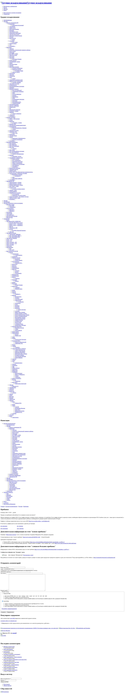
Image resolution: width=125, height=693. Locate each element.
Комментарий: (5, 590)
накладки (11, 74)
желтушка (11, 56)
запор (13, 98)
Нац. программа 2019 (14, 237)
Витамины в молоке (17, 174)
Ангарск (17, 270)
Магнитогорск (18, 373)
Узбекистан (12, 399)
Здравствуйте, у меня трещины (11, 664)
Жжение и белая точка (9, 646)
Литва (10, 395)
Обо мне (5, 9)
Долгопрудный (18, 299)
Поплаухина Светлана (20, 339)
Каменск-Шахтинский (20, 342)
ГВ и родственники (14, 146)
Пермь (13, 338)
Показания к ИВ (13, 227)
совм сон (11, 231)
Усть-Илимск (18, 273)
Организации (9, 247)
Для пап (5, 200)
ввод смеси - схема (14, 186)
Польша (11, 398)
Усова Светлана (22, 309)
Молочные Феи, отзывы (21, 353)
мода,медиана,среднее (11, 216)
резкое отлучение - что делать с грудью (19, 196)
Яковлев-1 (11, 209)
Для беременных (7, 20)
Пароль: (3, 680)
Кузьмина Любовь (19, 355)
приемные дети (13, 131)
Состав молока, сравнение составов (18, 173)
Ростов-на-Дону (16, 340)
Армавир (17, 287)
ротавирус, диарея (13, 111)
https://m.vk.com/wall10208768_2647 (31, 537)
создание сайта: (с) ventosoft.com (8, 620)
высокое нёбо (12, 124)
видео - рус (9, 240)
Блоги (4, 501)
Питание (11, 155)
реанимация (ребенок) (14, 109)
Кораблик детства (19, 327)
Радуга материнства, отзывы (22, 314)
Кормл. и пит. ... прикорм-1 (16, 224)
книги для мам (10, 244)
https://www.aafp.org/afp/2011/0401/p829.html (65, 543)
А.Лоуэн (14, 148)
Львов (13, 405)
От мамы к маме (19, 70)
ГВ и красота (12, 143)
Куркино (17, 307)
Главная (2, 506)
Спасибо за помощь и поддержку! (11, 654)
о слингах (5, 502)
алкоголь (11, 48)
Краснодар (14, 286)
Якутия (14, 379)
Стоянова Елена (19, 324)
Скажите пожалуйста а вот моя (11, 662)
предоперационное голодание (16, 86)
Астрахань (14, 256)
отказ (10, 77)
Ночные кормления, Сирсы (16, 185)
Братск (16, 272)
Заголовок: (3, 573)
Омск (13, 337)
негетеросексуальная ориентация (17, 125)
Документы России (11, 233)
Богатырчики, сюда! (28, 555)
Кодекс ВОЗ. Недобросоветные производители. (21, 172)
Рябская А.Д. (15, 386)
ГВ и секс (11, 147)
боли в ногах (12, 51)
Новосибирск (15, 333)
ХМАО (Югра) (15, 368)
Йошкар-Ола (15, 274)
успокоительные (16, 103)
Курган (14, 291)
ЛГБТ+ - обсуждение (14, 118)
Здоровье (8, 497)
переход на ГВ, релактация (15, 81)
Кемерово (14, 279)
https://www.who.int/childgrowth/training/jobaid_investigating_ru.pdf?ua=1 (47, 542)
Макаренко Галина (19, 411)
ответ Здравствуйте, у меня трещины (12, 657)
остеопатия (12, 76)
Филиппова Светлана (20, 325)
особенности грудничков (18, 164)
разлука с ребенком (14, 105)
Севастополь (15, 417)
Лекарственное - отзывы (15, 182)
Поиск (5, 10)
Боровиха (17, 259)
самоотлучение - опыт (14, 198)
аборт (13, 92)
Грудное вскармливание (9, 423)
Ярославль (14, 382)
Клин (16, 304)
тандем (11, 137)
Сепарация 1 (12, 207)
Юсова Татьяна (19, 285)
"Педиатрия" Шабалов (14, 234)
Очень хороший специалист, (10, 667)
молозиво (11, 30)
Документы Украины (11, 238)
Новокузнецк (15, 331)
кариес (11, 63)
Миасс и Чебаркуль (20, 374)
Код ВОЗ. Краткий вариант (19, 230)
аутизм (11, 120)
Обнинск (17, 278)
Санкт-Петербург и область (19, 348)
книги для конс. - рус (11, 243)
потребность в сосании (15, 192)
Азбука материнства (20, 350)
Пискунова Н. (18, 330)
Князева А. (17, 294)
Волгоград (14, 264)
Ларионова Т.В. (19, 343)
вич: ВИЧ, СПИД (13, 54)
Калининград (15, 276)
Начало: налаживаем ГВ (12, 22)
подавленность (13, 85)
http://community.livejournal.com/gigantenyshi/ (104, 557)
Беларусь (11, 390)
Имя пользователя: (6, 678)
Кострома (14, 283)
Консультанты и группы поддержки (12, 12)
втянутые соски (13, 55)
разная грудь (12, 107)
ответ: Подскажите (8, 649)
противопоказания (13, 104)
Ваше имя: (3, 567)
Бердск (16, 334)
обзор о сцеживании (17, 163)
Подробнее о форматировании (9, 608)
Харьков (14, 413)
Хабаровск (14, 369)
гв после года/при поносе (18, 189)
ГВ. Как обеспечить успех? (16, 222)
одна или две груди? (14, 34)
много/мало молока (14, 29)
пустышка (11, 41)
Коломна (17, 305)
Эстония (11, 414)
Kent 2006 (11, 205)
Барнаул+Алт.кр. (16, 257)
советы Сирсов (16, 72)
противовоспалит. (16, 102)
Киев (13, 401)
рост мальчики (4, 528)
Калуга (14, 277)
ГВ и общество (13, 144)
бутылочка (11, 24)
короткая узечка (13, 64)
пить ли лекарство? (17, 90)
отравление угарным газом (16, 79)
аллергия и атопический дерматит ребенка (19, 50)
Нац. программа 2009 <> (15, 235)
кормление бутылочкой (18, 25)
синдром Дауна (13, 135)
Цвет (13, 177)
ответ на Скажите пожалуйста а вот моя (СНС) (15, 659)
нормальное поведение (15, 33)
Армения (11, 388)
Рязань (13, 344)
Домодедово (18, 300)
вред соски (15, 42)
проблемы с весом (16, 156)
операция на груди (13, 130)
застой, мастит (12, 60)
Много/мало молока (11, 534)
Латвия (11, 394)
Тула (13, 361)
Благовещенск (15, 261)
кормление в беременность (18, 138)
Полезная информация (12, 142)
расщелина (12, 134)
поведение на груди (14, 83)
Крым (13, 290)
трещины (11, 112)
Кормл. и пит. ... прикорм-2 (16, 225)
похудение (14, 100)
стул (10, 44)
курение (11, 65)
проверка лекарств (13, 89)
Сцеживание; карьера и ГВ (16, 157)
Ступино (17, 311)
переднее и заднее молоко (15, 35)
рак (10, 108)
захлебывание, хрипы (14, 61)
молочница (12, 73)
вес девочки (20, 526)
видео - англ (9, 239)
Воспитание (9, 496)
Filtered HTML (7, 593)
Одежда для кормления (18, 153)
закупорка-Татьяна (16, 59)
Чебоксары (15, 370)
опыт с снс (14, 133)
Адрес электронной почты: (7, 569)
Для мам (5, 21)
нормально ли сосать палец (19, 195)
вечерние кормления (17, 68)
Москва (14, 295)
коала (13, 39)
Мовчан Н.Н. (18, 403)
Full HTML (6, 601)
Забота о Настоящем (20, 351)
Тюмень (14, 364)
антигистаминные (16, 94)
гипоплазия (9, 213)
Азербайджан (12, 387)
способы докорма (16, 82)
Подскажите (6, 651)
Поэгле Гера (18, 322)
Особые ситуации (10, 117)
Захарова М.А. (18, 263)
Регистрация (6, 684)
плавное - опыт (13, 190)
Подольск (17, 308)
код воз (11, 229)
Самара (14, 346)
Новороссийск (18, 288)
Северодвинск (18, 255)
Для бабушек (6, 202)
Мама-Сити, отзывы (20, 312)
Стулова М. (21, 301)
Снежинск (17, 377)
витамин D (17, 176)
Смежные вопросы (8, 492)
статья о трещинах (16, 113)
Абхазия (11, 385)
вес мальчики (4, 526)
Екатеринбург (15, 268)
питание (11, 37)
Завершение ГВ (10, 181)
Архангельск (15, 253)
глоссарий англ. (10, 214)
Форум (5, 7)
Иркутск (14, 269)
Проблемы (9, 47)
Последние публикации (9, 504)
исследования (15, 194)
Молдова (11, 396)
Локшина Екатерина (20, 318)
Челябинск (14, 372)
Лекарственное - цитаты (15, 183)
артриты (14, 95)
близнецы (11, 121)
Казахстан (11, 391)
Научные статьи (10, 204)
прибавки (11, 87)
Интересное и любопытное (10, 6)
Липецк (14, 292)
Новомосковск (18, 362)
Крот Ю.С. (17, 409)
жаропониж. (15, 96)
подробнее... (12, 46)
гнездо (13, 78)
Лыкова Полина (19, 320)
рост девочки (20, 528)
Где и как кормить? (14, 152)
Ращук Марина (18, 357)
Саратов (14, 359)
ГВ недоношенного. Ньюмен (19, 128)
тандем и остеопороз (17, 139)
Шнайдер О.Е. (18, 412)
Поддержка (9, 212)
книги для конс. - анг (11, 242)
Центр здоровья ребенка (21, 316)
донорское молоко (16, 69)
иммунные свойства (17, 178)
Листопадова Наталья (20, 356)
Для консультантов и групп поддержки (13, 203)
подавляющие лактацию (18, 99)
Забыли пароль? (7, 685)
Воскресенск (18, 296)
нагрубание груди (13, 31)
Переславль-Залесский (20, 383)
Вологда (14, 265)
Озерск (17, 375)
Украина (11, 400)
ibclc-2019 (11, 250)
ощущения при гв (13, 169)
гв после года (12, 187)
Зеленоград (18, 303)
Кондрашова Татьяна (20, 317)
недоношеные (12, 126)
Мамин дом (18, 335)
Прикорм (8, 495)
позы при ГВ (12, 38)
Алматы (14, 392)
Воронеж (14, 266)
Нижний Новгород (17, 326)
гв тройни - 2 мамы (17, 122)
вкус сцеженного (16, 160)
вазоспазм (11, 52)
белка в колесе (15, 159)
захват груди (12, 28)
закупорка (11, 57)
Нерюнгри (17, 381)
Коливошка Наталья (20, 408)
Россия (11, 252)
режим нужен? (12, 43)
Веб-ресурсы (9, 217)
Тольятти (17, 347)
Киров (13, 282)
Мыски (17, 281)
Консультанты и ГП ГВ (12, 251)
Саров (16, 329)
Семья (7, 498)
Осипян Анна (18, 321)
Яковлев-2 (11, 211)
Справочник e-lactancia (17, 91)
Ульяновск (14, 365)
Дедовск (17, 298)
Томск (13, 360)
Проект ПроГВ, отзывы (21, 313)
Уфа (13, 366)
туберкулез (12, 115)
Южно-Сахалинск (16, 378)
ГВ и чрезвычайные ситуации (16, 151)
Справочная (6, 14)
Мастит (11, 226)
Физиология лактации (14, 168)
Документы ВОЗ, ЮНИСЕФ (13, 221)
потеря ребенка (13, 191)
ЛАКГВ (17, 407)
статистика (9, 246)
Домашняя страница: (6, 571)
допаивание (12, 26)
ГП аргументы (10, 208)
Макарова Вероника (20, 352)
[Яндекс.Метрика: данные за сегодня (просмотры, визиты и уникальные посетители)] (5, 630)
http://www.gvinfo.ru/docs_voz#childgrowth (39, 521)
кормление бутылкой (17, 161)
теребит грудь (12, 170)
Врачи (7, 220)
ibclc (10, 248)
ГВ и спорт (12, 150)
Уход (7, 493)
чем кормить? (15, 165)
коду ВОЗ (12, 618)
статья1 (14, 129)
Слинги (8, 500)
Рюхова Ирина (18, 260)
